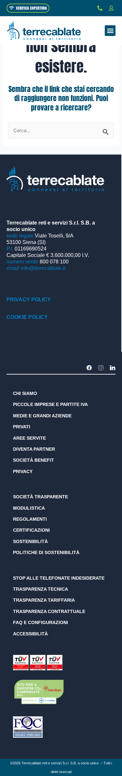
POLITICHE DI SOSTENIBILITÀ (46, 552)
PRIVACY (23, 471)
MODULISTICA (29, 508)
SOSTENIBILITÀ (30, 541)
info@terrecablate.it (42, 268)
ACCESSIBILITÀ (30, 633)
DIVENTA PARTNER (34, 449)
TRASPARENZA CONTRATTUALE (49, 611)
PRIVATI (21, 426)
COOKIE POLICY (27, 317)
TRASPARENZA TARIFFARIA (44, 600)
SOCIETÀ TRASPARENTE (40, 496)
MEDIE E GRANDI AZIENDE (42, 415)
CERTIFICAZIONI (31, 530)
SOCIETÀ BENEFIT (33, 460)
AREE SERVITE (29, 438)
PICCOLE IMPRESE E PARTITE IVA (50, 404)
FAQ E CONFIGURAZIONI (40, 622)
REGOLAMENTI (30, 519)
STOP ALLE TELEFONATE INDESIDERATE (58, 578)
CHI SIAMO (25, 393)
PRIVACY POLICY (29, 299)
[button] (110, 30)
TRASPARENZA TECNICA (40, 589)
